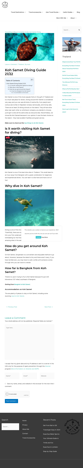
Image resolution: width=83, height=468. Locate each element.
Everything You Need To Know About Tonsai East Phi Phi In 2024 (71, 68)
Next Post (49, 307)
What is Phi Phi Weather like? (70, 89)
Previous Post (11, 307)
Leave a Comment (11, 64)
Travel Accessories (28, 438)
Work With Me (61, 18)
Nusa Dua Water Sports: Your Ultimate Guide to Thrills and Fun (51, 438)
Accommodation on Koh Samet (21, 92)
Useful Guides (67, 12)
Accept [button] (38, 237)
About (73, 18)
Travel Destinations (17, 12)
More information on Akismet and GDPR (25, 369)
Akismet (48, 366)
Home (24, 420)
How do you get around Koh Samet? (20, 89)
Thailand (21, 64)
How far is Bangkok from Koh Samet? (21, 91)
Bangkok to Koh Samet (22, 284)
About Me (25, 429)
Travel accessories (35, 12)
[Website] (47, 376)
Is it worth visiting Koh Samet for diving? (21, 85)
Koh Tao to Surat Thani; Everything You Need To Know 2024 (71, 102)
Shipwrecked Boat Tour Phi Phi (71, 62)
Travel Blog (8, 32)
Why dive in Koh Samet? (17, 87)
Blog (78, 12)
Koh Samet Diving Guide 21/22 (16, 83)
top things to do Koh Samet (33, 123)
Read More (45, 237)
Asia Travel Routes (52, 12)
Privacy (24, 425)
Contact (25, 433)
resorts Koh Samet (17, 296)
